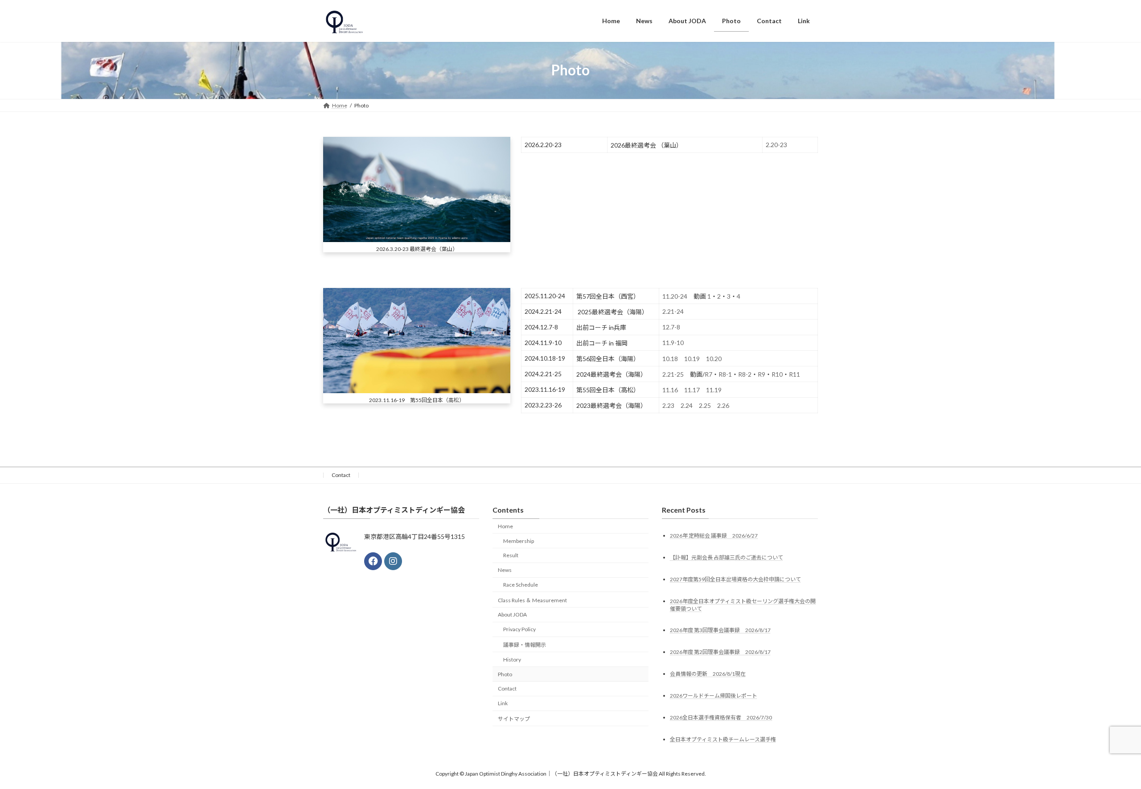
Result (510, 555)
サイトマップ (514, 718)
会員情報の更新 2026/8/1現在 (708, 673)
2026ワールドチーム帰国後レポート (713, 695)
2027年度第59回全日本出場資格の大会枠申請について (735, 578)
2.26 (723, 405)
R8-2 (744, 374)
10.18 (670, 358)
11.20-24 (674, 296)
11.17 (692, 390)
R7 (708, 374)
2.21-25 (673, 374)
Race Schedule (520, 584)
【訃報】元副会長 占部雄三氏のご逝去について (726, 557)
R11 (794, 374)
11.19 (714, 390)
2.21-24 (673, 311)
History (512, 659)
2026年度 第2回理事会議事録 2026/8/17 (720, 652)
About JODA (512, 614)
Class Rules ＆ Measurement (532, 600)
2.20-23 (776, 144)
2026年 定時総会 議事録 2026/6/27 (714, 535)
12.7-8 (671, 327)
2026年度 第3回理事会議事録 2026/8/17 (720, 630)
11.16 (670, 390)
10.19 (692, 358)
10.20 (714, 358)
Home (505, 526)
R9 (761, 374)
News (505, 570)
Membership (518, 540)
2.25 (705, 405)
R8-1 (725, 374)
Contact (341, 475)
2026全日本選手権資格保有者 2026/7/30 (721, 717)
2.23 (668, 405)
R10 (777, 374)
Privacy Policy (519, 629)
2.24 (687, 405)
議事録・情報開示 (524, 644)
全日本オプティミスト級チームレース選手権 (723, 739)
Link (503, 703)
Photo (505, 673)
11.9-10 (673, 342)
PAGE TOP (1107, 756)
